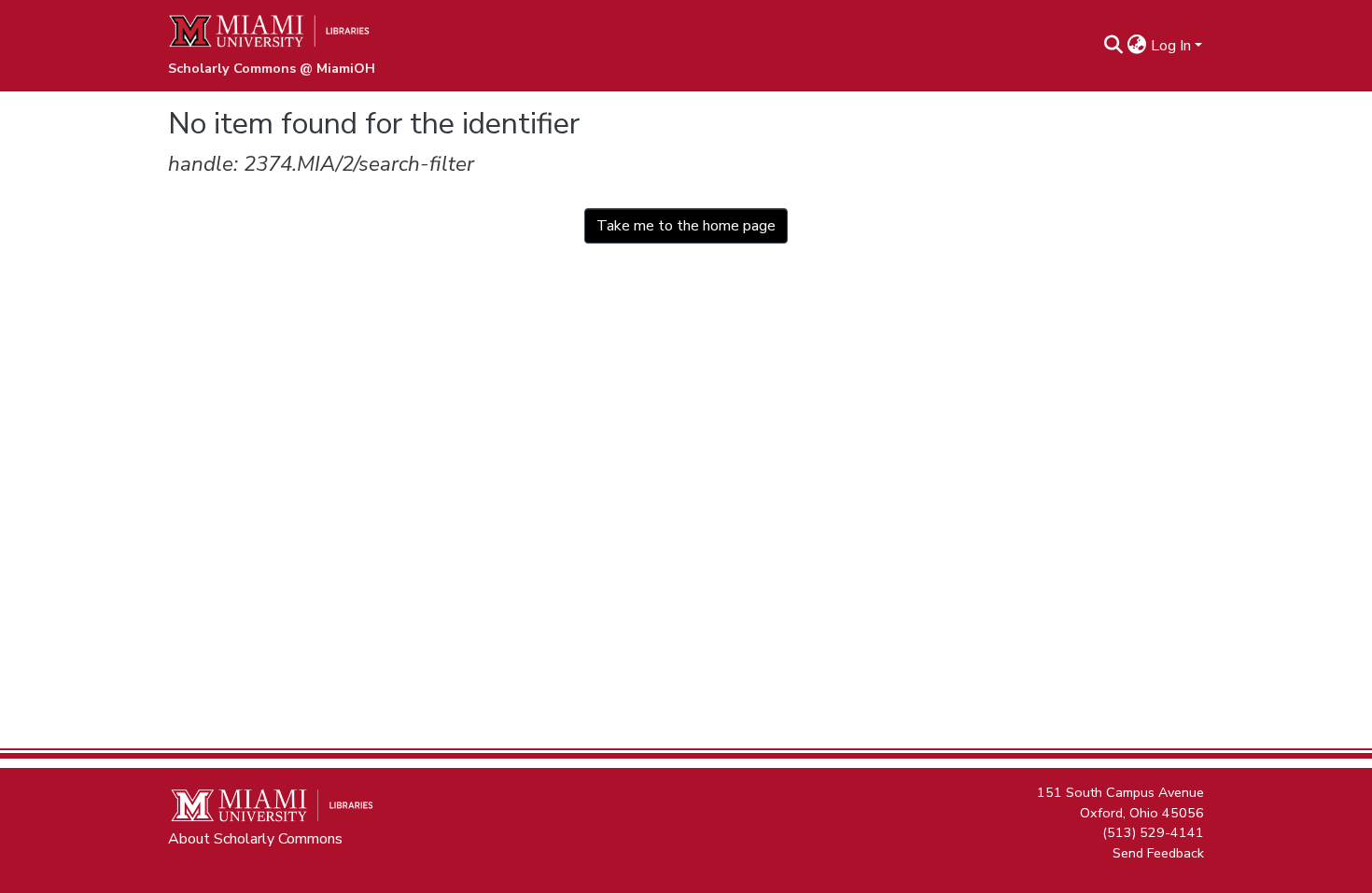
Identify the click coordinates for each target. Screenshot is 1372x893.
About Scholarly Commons (255, 839)
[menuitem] (1137, 46)
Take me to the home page (686, 226)
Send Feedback (1158, 852)
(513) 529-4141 (1153, 832)
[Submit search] (1114, 46)
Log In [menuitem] (1171, 45)
